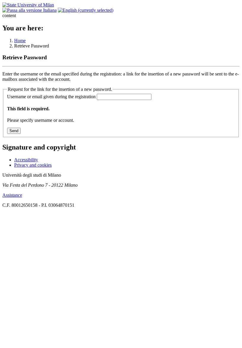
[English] (85, 10)
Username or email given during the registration (51, 96)
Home (20, 40)
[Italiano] (29, 10)
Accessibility (26, 159)
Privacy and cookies (33, 165)
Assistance (12, 195)
